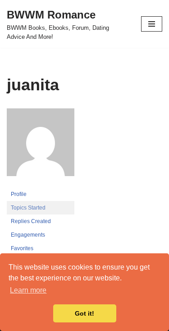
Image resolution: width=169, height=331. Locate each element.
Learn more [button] (28, 290)
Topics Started (28, 208)
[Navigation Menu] (151, 24)
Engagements (28, 235)
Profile (19, 194)
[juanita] (40, 183)
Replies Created (31, 221)
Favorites (22, 248)
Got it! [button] (84, 313)
